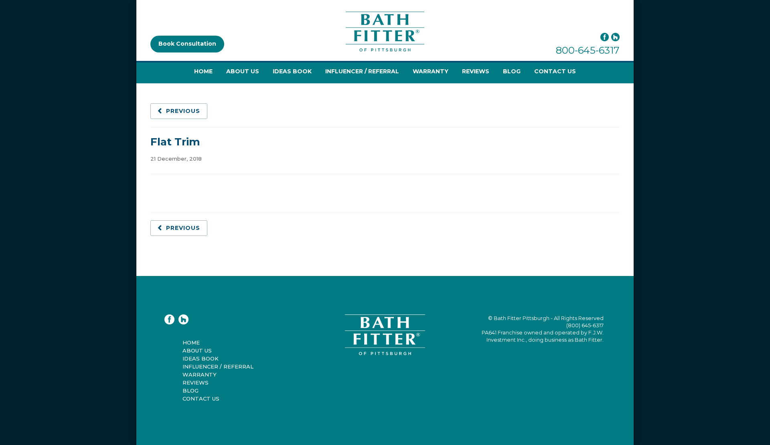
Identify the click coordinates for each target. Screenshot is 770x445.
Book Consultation (187, 43)
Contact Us (555, 71)
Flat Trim (175, 141)
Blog (512, 71)
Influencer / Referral (362, 71)
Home (203, 71)
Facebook (604, 37)
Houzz (615, 37)
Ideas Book (292, 71)
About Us (242, 71)
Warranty (430, 71)
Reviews (475, 71)
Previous (183, 111)
